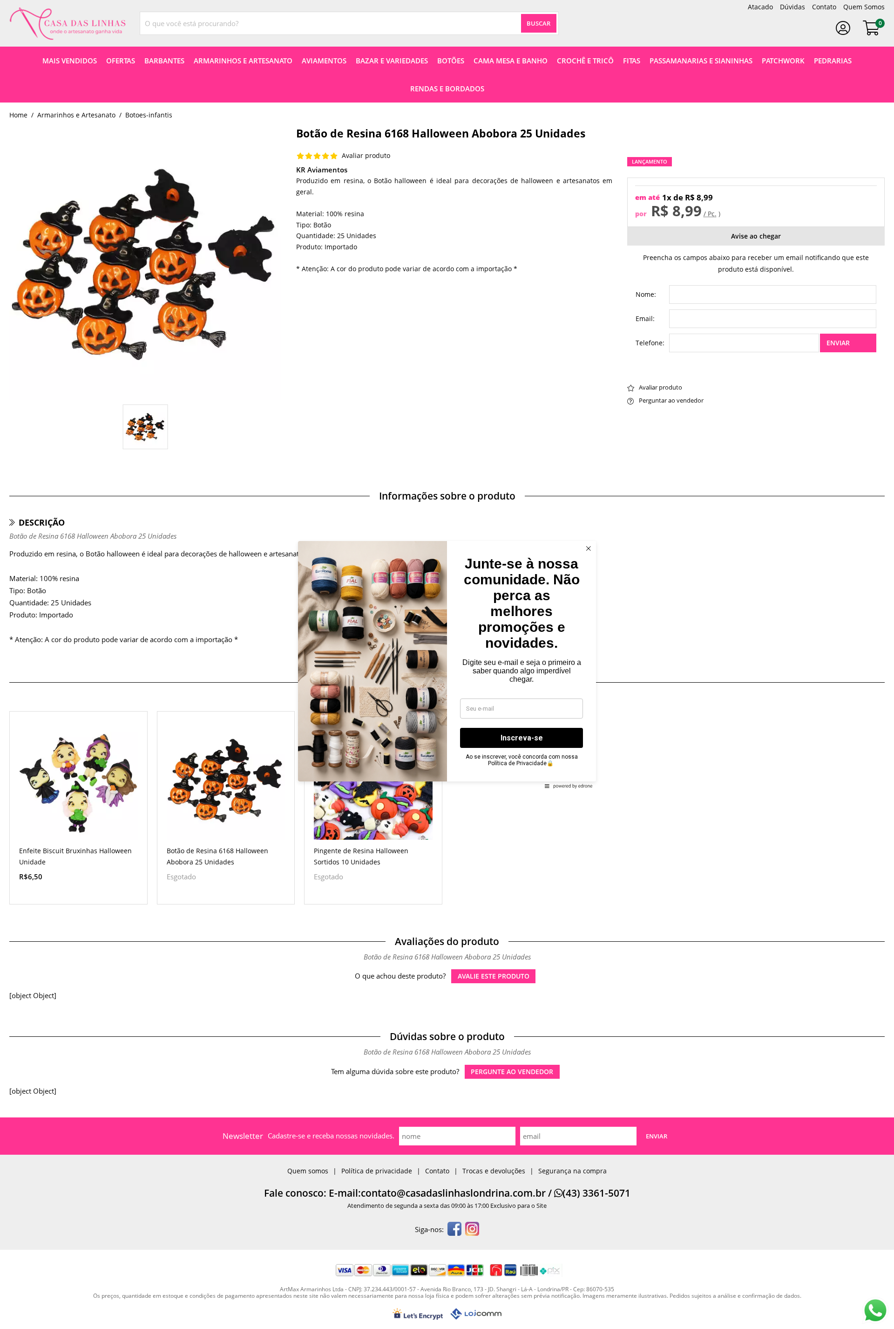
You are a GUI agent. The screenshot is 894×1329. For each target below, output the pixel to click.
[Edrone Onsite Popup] (447, 664)
